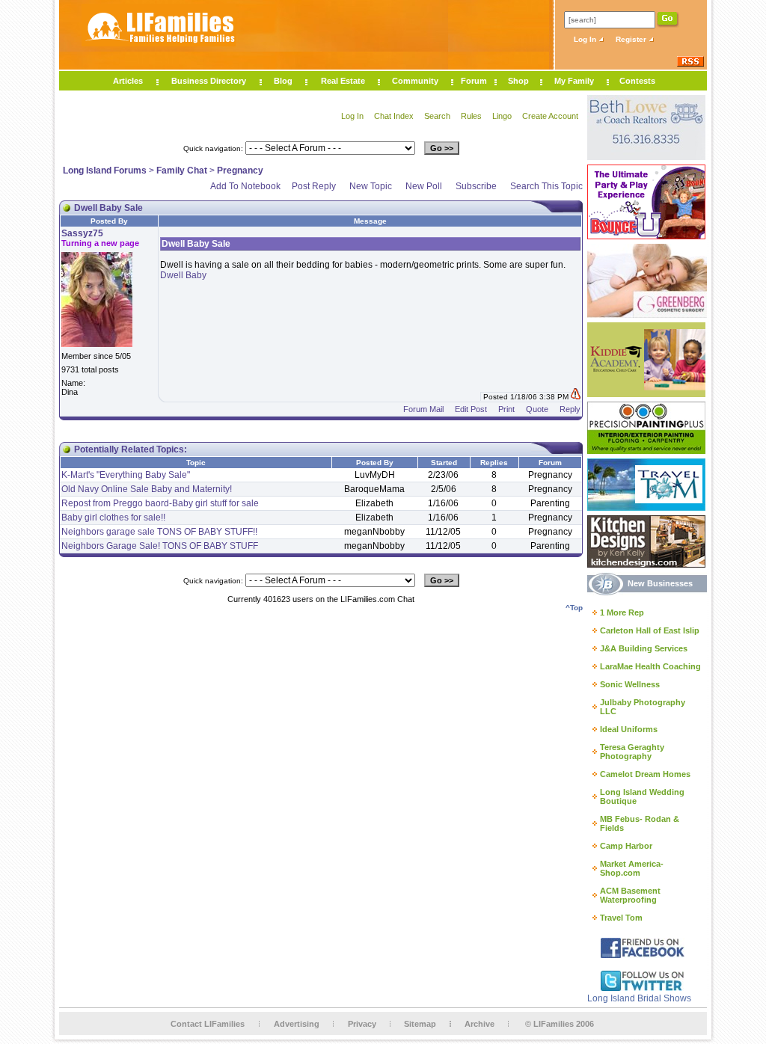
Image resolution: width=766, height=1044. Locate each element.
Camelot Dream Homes (645, 774)
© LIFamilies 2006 (559, 1023)
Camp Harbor (626, 845)
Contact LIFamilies (208, 1023)
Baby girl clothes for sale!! (113, 517)
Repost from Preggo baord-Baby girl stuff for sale (160, 503)
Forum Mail (423, 409)
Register (632, 39)
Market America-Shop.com (632, 868)
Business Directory (208, 80)
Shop (518, 80)
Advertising (296, 1023)
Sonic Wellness (630, 684)
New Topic (370, 186)
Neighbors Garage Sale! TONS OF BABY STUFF (159, 546)
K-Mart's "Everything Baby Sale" (125, 475)
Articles (128, 80)
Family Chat (181, 170)
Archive (479, 1023)
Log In (586, 39)
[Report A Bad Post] (575, 397)
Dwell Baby (183, 275)
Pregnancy (240, 170)
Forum (474, 80)
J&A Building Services (643, 648)
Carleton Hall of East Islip (649, 630)
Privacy (362, 1023)
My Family (574, 80)
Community (415, 80)
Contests (637, 80)
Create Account (550, 115)
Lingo (502, 115)
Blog (283, 80)
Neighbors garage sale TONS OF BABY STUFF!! (159, 531)
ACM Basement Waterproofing (630, 895)
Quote (537, 409)
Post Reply (314, 186)
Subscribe (476, 186)
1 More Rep (622, 612)
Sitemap (420, 1023)
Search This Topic (546, 186)
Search (437, 115)
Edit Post (471, 409)
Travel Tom (621, 917)
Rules (471, 115)
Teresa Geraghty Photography (632, 752)
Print (506, 409)
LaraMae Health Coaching (650, 666)
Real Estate (343, 80)
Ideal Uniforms (629, 729)
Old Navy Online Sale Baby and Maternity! (146, 489)
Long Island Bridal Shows (639, 998)
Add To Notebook (245, 186)
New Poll (423, 186)
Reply (570, 409)
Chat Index (394, 115)
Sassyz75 (82, 233)
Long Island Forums (105, 170)
